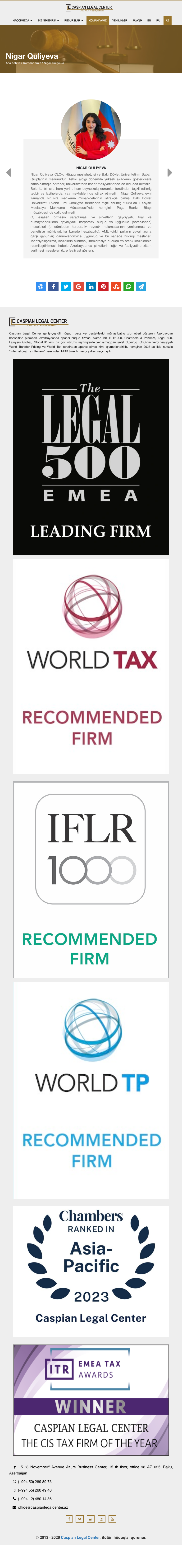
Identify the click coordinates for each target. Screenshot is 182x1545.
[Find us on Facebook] (69, 1519)
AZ (167, 20)
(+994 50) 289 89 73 (34, 1481)
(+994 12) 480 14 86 (34, 1499)
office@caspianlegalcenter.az (43, 1507)
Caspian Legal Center (80, 1537)
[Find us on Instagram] (101, 1519)
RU (158, 20)
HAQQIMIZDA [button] (21, 20)
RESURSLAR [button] (72, 20)
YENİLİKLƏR (119, 20)
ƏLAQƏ (137, 20)
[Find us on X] (80, 1519)
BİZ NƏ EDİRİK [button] (47, 20)
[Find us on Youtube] (112, 1519)
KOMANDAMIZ (98, 20)
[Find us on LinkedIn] (91, 1519)
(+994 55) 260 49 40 (34, 1490)
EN (149, 20)
